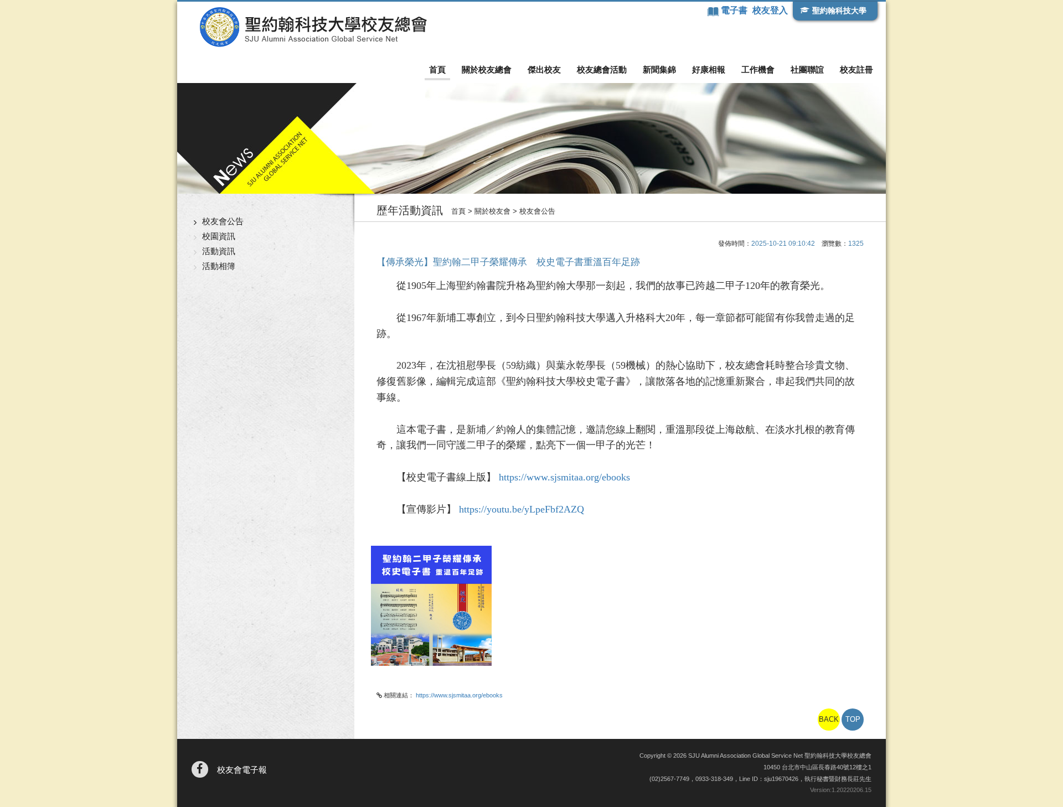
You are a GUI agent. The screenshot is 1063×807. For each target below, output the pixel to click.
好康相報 (708, 69)
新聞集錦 (659, 69)
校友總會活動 (602, 69)
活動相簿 (218, 266)
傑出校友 (544, 69)
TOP (852, 719)
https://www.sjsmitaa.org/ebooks (563, 477)
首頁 (437, 69)
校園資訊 (218, 236)
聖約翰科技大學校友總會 (313, 27)
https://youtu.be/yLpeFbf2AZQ (521, 509)
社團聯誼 (807, 69)
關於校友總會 (487, 69)
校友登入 (770, 10)
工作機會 (758, 69)
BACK (829, 719)
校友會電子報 (242, 769)
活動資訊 (218, 251)
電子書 (735, 10)
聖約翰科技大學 (839, 10)
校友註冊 (856, 69)
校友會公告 (223, 221)
